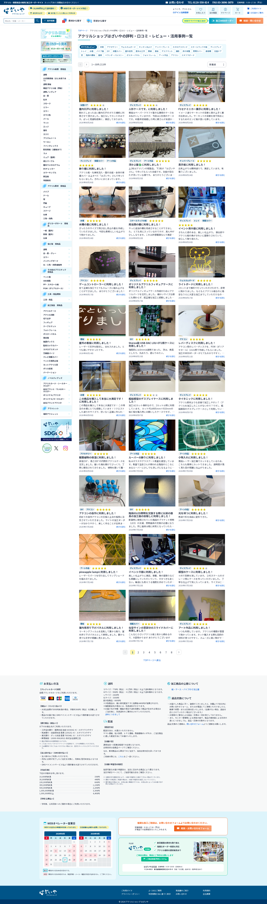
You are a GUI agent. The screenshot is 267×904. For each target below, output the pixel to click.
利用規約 (206, 890)
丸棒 (45, 214)
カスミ (46, 134)
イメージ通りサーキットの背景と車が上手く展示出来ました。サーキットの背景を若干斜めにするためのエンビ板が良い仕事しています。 (201, 116)
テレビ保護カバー (50, 357)
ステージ (47, 210)
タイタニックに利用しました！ (195, 398)
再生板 (46, 176)
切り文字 (47, 318)
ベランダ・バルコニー (114, 55)
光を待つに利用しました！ (193, 513)
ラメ (45, 153)
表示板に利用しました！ (192, 164)
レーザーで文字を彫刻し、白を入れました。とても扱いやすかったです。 (101, 348)
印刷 (102, 47)
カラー (46, 111)
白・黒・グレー (49, 253)
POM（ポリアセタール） (53, 288)
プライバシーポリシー (130, 894)
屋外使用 (129, 51)
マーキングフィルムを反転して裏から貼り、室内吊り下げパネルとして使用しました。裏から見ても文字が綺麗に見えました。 (102, 634)
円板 (45, 203)
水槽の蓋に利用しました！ (94, 224)
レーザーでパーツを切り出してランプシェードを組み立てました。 (101, 577)
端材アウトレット (50, 414)
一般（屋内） (48, 230)
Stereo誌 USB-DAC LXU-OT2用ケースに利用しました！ (151, 344)
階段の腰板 (90, 55)
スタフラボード (188, 55)
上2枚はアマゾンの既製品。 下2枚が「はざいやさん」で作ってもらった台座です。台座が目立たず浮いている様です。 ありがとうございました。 (152, 172)
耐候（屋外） (48, 234)
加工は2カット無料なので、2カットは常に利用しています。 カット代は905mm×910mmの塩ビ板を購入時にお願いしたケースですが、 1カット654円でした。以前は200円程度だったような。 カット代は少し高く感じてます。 (152, 409)
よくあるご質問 (154, 890)
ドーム (46, 195)
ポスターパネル (49, 334)
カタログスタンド (50, 349)
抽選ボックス (48, 341)
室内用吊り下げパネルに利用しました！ (101, 627)
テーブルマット (49, 326)
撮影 (178, 51)
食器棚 (208, 51)
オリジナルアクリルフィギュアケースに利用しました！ (151, 285)
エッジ (46, 126)
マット (46, 122)
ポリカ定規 (48, 368)
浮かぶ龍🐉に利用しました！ (145, 164)
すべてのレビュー (88, 47)
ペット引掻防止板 (50, 360)
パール (46, 118)
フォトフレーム (49, 330)
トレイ (84, 51)
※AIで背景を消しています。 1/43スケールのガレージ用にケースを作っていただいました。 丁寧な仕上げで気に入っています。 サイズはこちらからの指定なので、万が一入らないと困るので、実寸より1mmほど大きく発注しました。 (201, 579)
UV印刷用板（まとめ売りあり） (54, 79)
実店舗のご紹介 (182, 890)
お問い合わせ (176, 2)
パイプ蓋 (100, 51)
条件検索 (51, 20)
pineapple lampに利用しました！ (98, 572)
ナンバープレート (162, 47)
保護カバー (117, 51)
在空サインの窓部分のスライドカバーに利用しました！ (151, 629)
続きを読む (121, 122)
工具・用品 (48, 299)
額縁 (150, 51)
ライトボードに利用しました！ (195, 284)
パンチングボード (50, 261)
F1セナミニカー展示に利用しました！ (199, 109)
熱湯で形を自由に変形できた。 (193, 516)
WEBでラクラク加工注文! (195, 20)
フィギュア (48, 322)
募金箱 (46, 337)
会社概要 (206, 894)
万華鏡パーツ (48, 353)
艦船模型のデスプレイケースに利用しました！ (151, 400)
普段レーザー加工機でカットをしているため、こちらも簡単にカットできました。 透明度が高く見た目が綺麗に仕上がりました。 (201, 464)
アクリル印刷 (48, 314)
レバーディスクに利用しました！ (196, 343)
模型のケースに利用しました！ (195, 572)
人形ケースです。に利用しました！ (148, 109)
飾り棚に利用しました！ (92, 168)
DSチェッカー (49, 168)
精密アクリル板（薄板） (53, 88)
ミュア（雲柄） (49, 157)
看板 (157, 51)
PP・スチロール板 (51, 284)
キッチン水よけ (145, 47)
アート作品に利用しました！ (194, 627)
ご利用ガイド (126, 890)
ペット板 (47, 276)
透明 (45, 74)
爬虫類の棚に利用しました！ (145, 224)
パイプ (46, 191)
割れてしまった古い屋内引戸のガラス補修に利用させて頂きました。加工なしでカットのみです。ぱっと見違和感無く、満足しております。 (102, 116)
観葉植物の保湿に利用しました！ (97, 457)
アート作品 (163, 55)
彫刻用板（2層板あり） (53, 149)
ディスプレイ (215, 47)
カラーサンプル (49, 172)
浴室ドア (218, 51)
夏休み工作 (140, 51)
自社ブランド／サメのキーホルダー (54, 390)
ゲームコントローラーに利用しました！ (101, 284)
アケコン (174, 55)
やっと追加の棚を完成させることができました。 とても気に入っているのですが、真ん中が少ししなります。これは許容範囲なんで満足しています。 (151, 231)
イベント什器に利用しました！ (146, 572)
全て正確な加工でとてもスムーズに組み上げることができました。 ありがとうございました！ (102, 289)
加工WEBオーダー (225, 20)
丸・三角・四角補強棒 (52, 264)
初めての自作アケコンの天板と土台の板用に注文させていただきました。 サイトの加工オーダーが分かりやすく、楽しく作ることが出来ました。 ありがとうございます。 (102, 520)
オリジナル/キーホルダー (53, 399)
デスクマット (167, 51)
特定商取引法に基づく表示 (159, 894)
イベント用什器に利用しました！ (197, 228)
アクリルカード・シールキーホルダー (55, 384)
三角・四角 (48, 218)
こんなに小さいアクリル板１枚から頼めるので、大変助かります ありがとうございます (150, 636)
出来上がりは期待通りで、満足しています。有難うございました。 (201, 170)
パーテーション (49, 372)
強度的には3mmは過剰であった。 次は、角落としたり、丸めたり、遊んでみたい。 (151, 351)
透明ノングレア (49, 91)
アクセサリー (112, 47)
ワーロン (47, 142)
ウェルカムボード (128, 47)
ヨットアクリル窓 (50, 364)
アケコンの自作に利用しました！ (97, 513)
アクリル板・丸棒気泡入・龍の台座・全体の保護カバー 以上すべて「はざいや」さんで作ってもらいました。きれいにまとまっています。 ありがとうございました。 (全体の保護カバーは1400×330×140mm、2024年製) (102, 176)
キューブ (47, 207)
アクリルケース (49, 311)
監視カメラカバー (50, 345)
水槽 (91, 51)
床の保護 (186, 51)
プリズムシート (49, 138)
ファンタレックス (50, 145)
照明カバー (197, 51)
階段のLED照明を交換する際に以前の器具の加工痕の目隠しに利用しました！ (151, 514)
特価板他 (47, 180)
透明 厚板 (47, 84)
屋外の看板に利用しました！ (95, 343)
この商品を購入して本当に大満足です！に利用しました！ (101, 400)
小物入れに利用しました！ (193, 457)
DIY (108, 51)
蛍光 (45, 130)
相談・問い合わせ (252, 20)
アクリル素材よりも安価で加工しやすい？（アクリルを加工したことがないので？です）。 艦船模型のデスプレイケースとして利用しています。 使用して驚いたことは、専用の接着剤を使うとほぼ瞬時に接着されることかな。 (201, 406)
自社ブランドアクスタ (52, 402)
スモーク (47, 103)
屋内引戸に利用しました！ (94, 109)
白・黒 (46, 95)
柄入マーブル (48, 161)
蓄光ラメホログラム (51, 165)
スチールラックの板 (199, 47)
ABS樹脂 (47, 280)
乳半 (45, 99)
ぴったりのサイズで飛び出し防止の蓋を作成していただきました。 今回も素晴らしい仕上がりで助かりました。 (102, 231)
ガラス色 (47, 115)
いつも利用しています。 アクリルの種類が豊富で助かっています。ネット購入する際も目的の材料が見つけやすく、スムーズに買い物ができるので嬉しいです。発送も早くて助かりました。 (201, 635)
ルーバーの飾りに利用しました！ (147, 457)
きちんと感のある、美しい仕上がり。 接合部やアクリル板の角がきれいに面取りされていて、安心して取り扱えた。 (201, 235)
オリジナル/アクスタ (52, 395)
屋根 (100, 55)
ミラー (46, 107)
